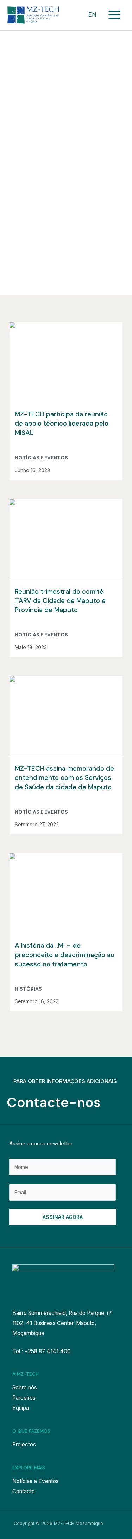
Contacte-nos (54, 1102)
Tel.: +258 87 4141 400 (41, 1351)
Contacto (23, 1491)
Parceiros (24, 1397)
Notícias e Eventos (41, 457)
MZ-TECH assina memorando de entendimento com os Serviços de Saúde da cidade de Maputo (64, 777)
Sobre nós (24, 1387)
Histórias (28, 989)
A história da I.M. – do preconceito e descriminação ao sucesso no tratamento (64, 954)
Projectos (24, 1444)
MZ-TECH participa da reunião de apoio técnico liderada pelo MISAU (61, 423)
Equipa (20, 1408)
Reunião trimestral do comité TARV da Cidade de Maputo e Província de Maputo (60, 601)
